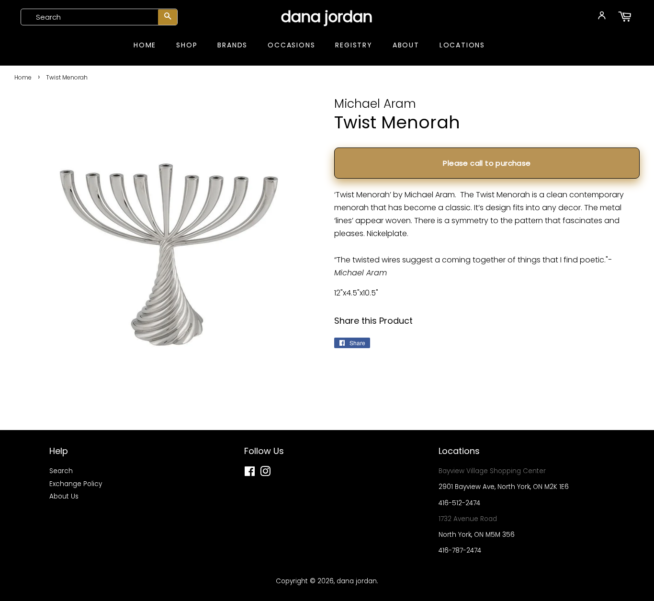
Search (61, 471)
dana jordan (326, 16)
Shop (186, 45)
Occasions (291, 45)
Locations (462, 45)
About (406, 45)
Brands (232, 45)
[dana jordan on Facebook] (249, 473)
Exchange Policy (75, 483)
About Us (64, 496)
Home (145, 45)
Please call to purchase (486, 163)
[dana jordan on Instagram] (265, 473)
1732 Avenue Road (468, 518)
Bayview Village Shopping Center (492, 471)
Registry (353, 45)
